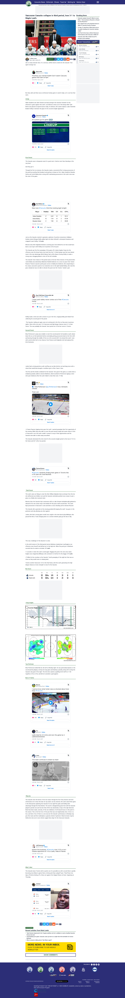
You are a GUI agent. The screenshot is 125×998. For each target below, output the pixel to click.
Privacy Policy (79, 982)
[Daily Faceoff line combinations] (71, 59)
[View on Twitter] (68, 72)
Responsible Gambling (97, 982)
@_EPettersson (52, 387)
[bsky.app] (61, 59)
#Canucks (42, 208)
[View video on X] (50, 404)
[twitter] (58, 59)
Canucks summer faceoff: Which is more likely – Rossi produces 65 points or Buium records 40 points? (88, 19)
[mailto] (64, 59)
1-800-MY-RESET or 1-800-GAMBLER (57, 986)
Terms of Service (87, 982)
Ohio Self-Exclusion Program (42, 987)
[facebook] (55, 59)
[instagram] (94, 964)
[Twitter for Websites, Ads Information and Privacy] (68, 79)
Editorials (49, 2)
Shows (56, 2)
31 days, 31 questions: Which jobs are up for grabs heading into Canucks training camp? (88, 29)
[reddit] (68, 59)
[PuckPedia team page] (74, 59)
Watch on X (64, 395)
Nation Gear (81, 2)
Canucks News (39, 2)
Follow (46, 73)
